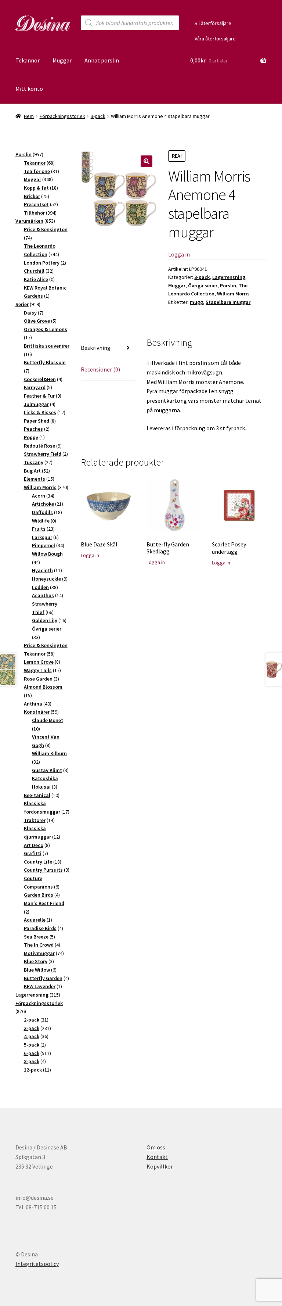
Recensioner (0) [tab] (100, 369)
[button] (146, 161)
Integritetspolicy (37, 1263)
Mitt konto (29, 88)
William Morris (233, 293)
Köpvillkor (160, 1166)
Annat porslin (101, 60)
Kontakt (157, 1156)
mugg (196, 302)
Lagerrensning (228, 277)
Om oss (156, 1147)
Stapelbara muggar (228, 302)
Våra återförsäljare (215, 38)
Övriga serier (202, 285)
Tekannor (27, 60)
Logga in (179, 254)
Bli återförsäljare (213, 23)
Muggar (62, 60)
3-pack (98, 116)
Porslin (228, 285)
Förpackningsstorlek (62, 116)
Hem (29, 116)
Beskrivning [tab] (96, 347)
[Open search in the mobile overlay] (130, 22)
